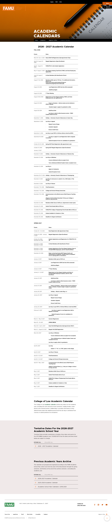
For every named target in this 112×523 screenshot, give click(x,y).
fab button (107, 518)
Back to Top (102, 514)
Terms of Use (7, 514)
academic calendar (50, 404)
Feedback (46, 514)
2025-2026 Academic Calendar (48, 482)
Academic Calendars (65, 40)
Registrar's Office (53, 40)
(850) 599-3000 (81, 505)
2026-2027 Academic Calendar (48, 478)
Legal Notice (15, 514)
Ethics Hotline (29, 514)
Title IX (22, 514)
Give (60, 2)
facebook (94, 504)
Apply (51, 2)
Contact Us (80, 503)
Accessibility (38, 514)
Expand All (37, 442)
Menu (107, 3)
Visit (56, 2)
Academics (43, 40)
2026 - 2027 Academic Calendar (48, 446)
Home (36, 40)
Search (108, 7)
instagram (98, 504)
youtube (106, 504)
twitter (102, 504)
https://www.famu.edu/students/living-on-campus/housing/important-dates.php (56, 83)
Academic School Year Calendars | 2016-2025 (52, 487)
